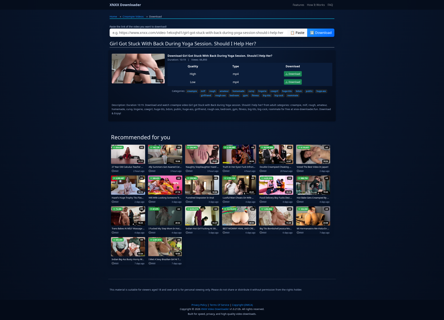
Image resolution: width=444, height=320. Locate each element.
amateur (224, 91)
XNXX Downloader (125, 4)
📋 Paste (297, 32)
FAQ (330, 5)
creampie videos (133, 16)
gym (245, 95)
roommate (292, 95)
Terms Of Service (219, 305)
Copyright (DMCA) (242, 305)
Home (113, 16)
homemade (238, 91)
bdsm (299, 91)
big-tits (267, 95)
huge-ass (321, 91)
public (309, 91)
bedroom (234, 95)
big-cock (279, 95)
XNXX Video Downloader (215, 309)
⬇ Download (321, 32)
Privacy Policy (199, 305)
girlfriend (206, 95)
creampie (192, 91)
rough (212, 91)
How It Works (316, 5)
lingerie (262, 91)
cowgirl (274, 91)
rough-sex (220, 95)
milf (203, 91)
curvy (251, 91)
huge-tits (287, 91)
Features (298, 5)
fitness (255, 95)
